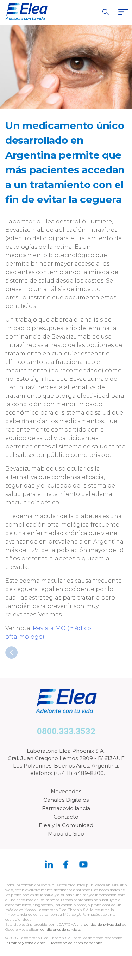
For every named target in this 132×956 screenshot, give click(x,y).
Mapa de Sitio (66, 833)
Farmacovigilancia (66, 808)
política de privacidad (103, 924)
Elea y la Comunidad (66, 825)
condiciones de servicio (60, 929)
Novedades (66, 791)
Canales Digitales (66, 799)
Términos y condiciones (25, 943)
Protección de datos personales (75, 943)
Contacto (66, 816)
